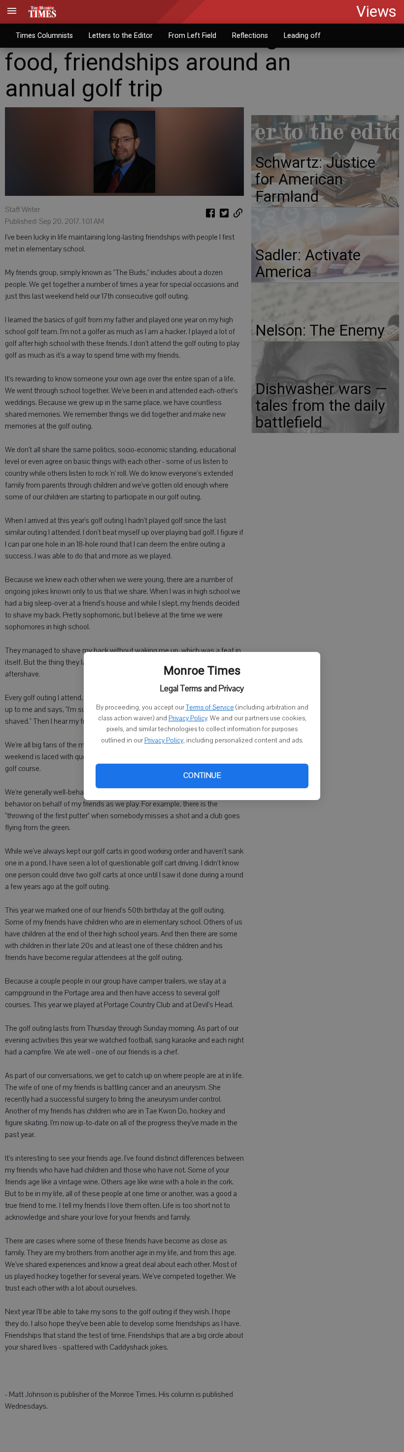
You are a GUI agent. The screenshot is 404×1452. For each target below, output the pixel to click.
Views (376, 11)
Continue (202, 775)
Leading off (302, 35)
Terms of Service (210, 707)
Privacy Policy (187, 718)
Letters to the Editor (121, 35)
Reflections (250, 35)
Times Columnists (44, 35)
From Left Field (192, 35)
